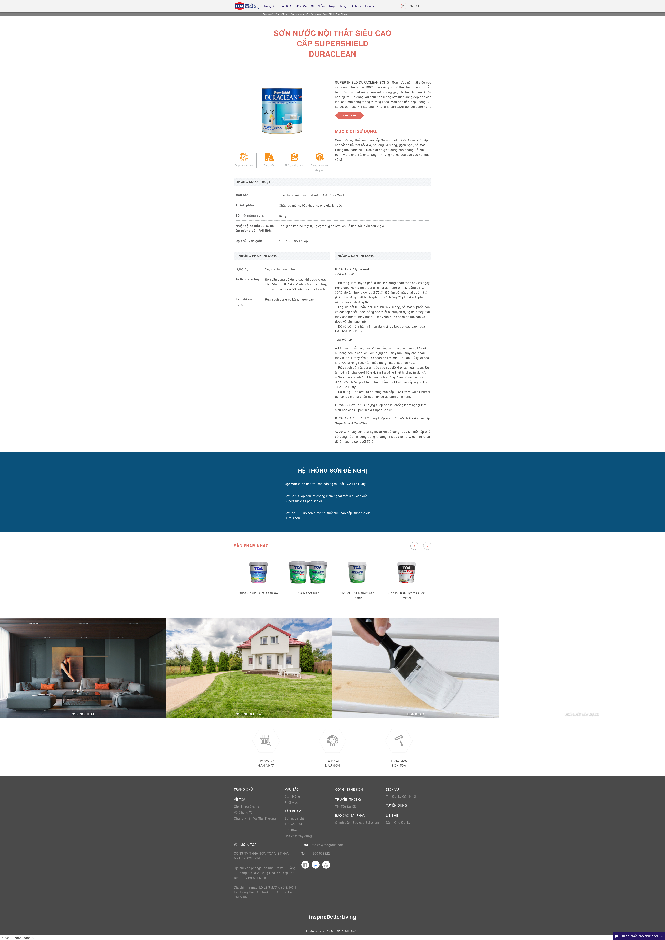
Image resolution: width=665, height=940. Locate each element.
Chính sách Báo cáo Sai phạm (357, 822)
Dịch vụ (392, 789)
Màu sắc (292, 789)
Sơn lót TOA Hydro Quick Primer (406, 595)
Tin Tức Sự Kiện (346, 806)
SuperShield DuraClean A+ (258, 593)
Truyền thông (348, 799)
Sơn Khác (292, 830)
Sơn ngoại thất (295, 818)
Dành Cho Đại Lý (398, 822)
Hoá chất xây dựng (298, 836)
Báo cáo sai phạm (350, 815)
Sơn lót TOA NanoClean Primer (357, 595)
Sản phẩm (293, 811)
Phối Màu (291, 802)
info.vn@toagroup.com (327, 844)
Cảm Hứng (292, 796)
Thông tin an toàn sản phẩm (320, 168)
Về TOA (239, 799)
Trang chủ (268, 13)
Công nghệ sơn (349, 789)
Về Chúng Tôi (244, 812)
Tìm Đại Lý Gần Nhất (401, 796)
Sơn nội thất (282, 13)
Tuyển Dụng (396, 805)
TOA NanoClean (308, 593)
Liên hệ (392, 815)
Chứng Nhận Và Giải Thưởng (255, 818)
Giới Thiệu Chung (246, 806)
